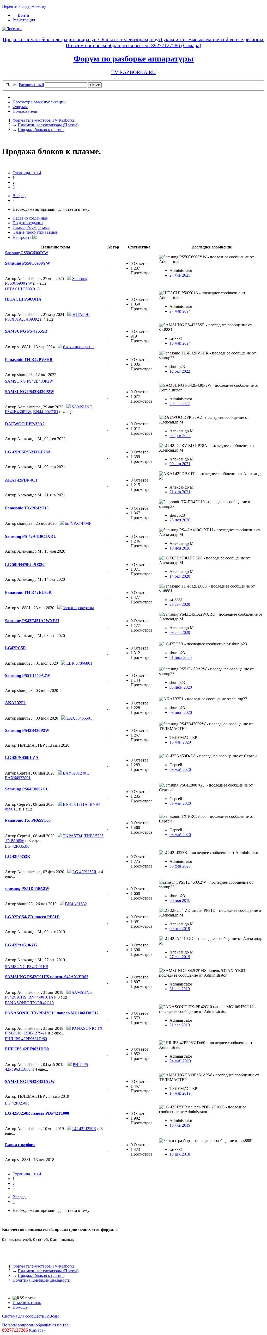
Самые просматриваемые (35, 232)
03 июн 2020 (180, 687)
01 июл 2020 (180, 657)
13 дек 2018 (179, 1154)
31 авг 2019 (179, 989)
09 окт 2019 (179, 928)
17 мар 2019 (180, 1093)
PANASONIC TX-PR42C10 (29, 1003)
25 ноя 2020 (179, 520)
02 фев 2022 (180, 435)
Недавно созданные (30, 218)
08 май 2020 (180, 769)
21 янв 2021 (179, 492)
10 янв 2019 (179, 1125)
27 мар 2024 (180, 311)
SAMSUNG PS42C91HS (26, 966)
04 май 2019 (180, 1061)
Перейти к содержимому (24, 6)
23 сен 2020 (179, 604)
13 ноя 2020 (179, 548)
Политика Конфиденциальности (41, 1280)
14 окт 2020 (179, 576)
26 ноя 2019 (179, 900)
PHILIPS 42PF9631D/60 (26, 1039)
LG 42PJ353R (17, 846)
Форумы (20, 106)
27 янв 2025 (179, 275)
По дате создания (28, 223)
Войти (23, 15)
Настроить (22, 237)
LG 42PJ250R (17, 1103)
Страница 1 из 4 (27, 173)
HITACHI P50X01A (22, 289)
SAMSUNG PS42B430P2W (29, 381)
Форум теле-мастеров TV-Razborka (44, 1266)
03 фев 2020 (180, 866)
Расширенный (31, 85)
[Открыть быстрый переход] (13, 97)
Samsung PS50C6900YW (26, 253)
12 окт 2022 (179, 371)
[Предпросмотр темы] (107, 268)
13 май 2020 (180, 742)
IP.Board (52, 1316)
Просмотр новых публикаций (39, 102)
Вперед (19, 196)
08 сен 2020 (179, 632)
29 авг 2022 (179, 403)
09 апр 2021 (179, 463)
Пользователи (25, 111)
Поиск (12, 85)
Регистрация (24, 20)
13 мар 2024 (180, 343)
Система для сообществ (23, 1316)
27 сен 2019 (179, 957)
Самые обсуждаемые (31, 227)
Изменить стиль (27, 1302)
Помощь (20, 1307)
